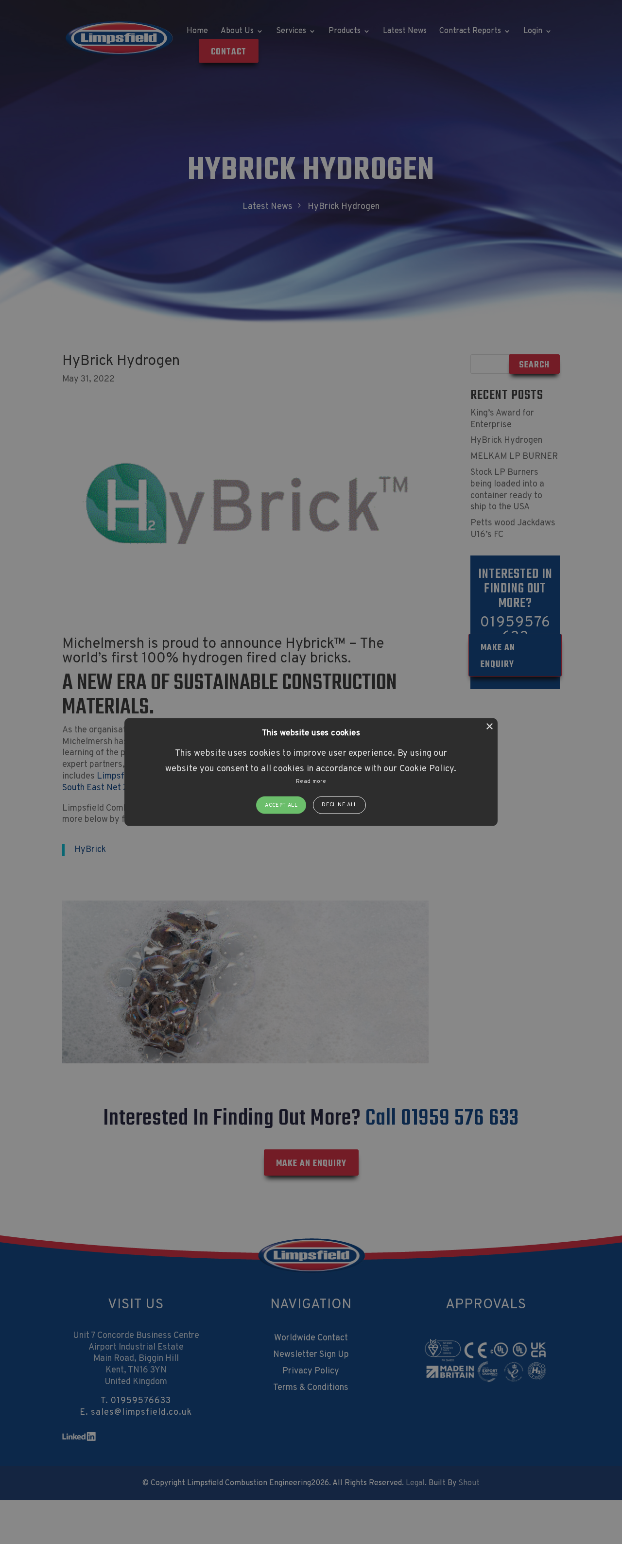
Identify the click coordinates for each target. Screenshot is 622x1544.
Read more (311, 781)
